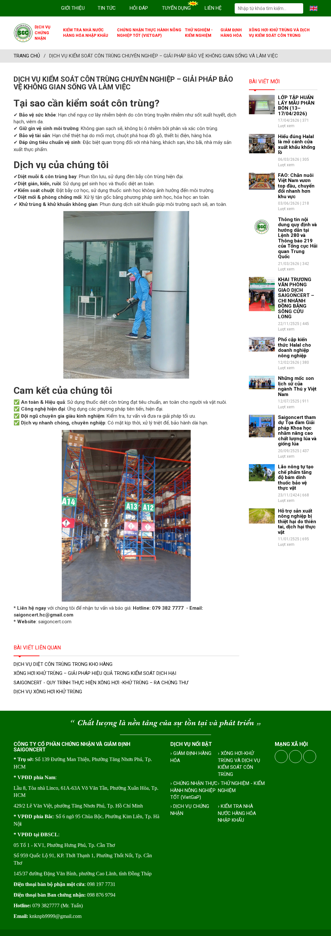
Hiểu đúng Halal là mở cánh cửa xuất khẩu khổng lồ (296, 145)
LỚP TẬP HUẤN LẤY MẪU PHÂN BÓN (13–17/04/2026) (296, 106)
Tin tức (107, 8)
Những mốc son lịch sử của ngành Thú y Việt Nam (297, 386)
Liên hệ (213, 8)
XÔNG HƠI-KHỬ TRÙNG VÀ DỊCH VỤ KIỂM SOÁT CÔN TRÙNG (279, 33)
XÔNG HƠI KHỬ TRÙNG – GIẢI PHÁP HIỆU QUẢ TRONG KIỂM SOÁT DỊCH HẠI (95, 673)
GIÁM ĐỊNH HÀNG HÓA (231, 33)
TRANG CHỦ (27, 56)
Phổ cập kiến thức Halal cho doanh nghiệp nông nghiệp (294, 348)
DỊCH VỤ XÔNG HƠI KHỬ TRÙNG (48, 692)
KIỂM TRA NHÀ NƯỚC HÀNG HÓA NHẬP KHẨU (85, 33)
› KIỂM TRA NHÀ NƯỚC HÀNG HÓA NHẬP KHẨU (237, 813)
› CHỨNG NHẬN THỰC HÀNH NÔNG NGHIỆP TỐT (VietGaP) (194, 790)
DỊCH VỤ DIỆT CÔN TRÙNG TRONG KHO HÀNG (63, 664)
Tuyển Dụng (176, 8)
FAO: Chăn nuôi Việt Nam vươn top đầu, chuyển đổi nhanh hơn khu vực (296, 185)
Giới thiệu (73, 8)
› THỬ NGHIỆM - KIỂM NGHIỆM (241, 786)
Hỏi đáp (139, 8)
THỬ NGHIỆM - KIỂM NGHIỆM (199, 33)
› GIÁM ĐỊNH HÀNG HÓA (190, 756)
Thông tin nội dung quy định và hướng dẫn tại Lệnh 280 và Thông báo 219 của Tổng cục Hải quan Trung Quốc (297, 238)
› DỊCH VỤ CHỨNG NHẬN (189, 809)
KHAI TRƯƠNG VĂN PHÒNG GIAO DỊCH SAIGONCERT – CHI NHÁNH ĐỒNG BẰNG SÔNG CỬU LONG (296, 298)
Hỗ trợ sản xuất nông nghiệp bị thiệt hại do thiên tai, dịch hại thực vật (297, 521)
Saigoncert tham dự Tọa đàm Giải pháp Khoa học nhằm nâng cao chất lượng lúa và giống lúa (297, 430)
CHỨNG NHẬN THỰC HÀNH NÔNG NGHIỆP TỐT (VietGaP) (149, 33)
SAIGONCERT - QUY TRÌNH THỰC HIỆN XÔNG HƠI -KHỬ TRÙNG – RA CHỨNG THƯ (101, 683)
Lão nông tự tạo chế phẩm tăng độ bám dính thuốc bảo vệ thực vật (296, 477)
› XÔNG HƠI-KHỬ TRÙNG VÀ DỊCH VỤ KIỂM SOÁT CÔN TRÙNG (239, 763)
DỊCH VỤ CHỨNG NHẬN (42, 32)
